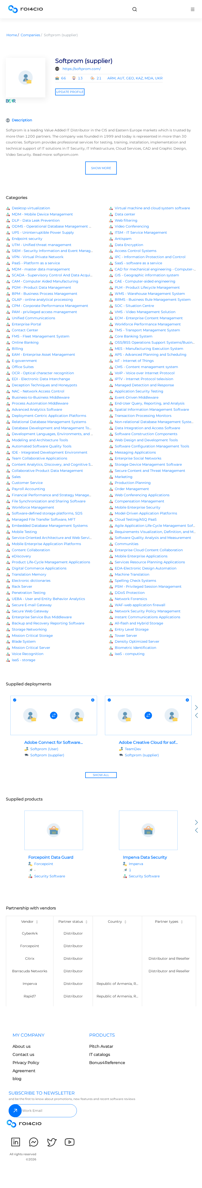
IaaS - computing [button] (130, 654)
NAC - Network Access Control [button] (38, 391)
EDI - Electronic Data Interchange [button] (41, 379)
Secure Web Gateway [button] (30, 611)
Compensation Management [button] (139, 501)
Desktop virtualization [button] (31, 208)
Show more (101, 168)
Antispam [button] (123, 238)
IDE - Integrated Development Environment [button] (49, 452)
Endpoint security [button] (27, 238)
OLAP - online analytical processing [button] (42, 299)
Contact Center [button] (25, 330)
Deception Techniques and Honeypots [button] (44, 385)
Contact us (23, 1054)
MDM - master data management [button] (41, 269)
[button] (56, 876)
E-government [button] (24, 360)
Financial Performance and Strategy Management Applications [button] (66, 495)
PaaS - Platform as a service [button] (36, 263)
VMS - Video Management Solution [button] (145, 312)
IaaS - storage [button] (23, 660)
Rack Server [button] (22, 586)
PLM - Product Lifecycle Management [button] (147, 287)
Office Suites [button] (23, 367)
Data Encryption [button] (129, 245)
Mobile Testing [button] (24, 532)
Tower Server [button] (126, 635)
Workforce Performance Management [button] (148, 324)
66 (63, 78)
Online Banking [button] (25, 342)
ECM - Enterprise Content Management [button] (149, 318)
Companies (30, 35)
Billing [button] (17, 348)
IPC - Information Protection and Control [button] (150, 257)
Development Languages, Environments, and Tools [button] (56, 434)
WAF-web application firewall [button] (140, 605)
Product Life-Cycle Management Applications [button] (51, 562)
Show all (101, 775)
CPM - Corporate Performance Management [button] (50, 305)
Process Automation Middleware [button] (40, 403)
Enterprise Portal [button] (26, 324)
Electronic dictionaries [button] (31, 580)
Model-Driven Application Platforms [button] (146, 513)
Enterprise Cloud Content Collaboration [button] (149, 550)
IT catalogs (99, 1054)
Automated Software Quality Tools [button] (41, 446)
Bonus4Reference (107, 1062)
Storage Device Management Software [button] (148, 464)
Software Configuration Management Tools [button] (152, 446)
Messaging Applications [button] (135, 452)
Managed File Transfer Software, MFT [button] (43, 519)
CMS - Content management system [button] (146, 367)
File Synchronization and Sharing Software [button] (48, 501)
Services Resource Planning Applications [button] (150, 562)
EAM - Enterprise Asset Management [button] (43, 354)
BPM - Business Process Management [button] (44, 293)
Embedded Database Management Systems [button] (50, 525)
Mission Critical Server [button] (31, 647)
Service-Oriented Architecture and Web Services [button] (53, 537)
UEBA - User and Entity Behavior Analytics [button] (48, 599)
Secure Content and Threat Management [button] (150, 470)
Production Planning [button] (133, 482)
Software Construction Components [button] (146, 434)
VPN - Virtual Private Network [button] (37, 257)
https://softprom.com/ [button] (82, 69)
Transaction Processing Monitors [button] (143, 415)
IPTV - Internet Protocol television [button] (144, 379)
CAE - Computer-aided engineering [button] (145, 281)
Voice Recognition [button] (27, 654)
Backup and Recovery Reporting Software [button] (48, 623)
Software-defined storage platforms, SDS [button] (47, 513)
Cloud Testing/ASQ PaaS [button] (136, 519)
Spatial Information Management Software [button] (152, 409)
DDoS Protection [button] (130, 592)
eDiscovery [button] (21, 556)
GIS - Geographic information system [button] (147, 275)
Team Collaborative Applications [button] (39, 458)
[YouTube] (70, 1142)
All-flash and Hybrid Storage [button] (139, 623)
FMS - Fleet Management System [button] (40, 336)
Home (11, 35)
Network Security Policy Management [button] (148, 611)
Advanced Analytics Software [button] (37, 409)
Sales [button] (16, 477)
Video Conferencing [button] (132, 226)
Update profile (70, 92)
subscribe (15, 1110)
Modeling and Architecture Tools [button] (40, 440)
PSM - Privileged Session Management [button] (148, 586)
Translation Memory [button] (29, 574)
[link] (134, 9)
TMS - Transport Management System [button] (147, 330)
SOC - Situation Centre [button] (134, 305)
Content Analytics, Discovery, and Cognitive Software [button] (58, 464)
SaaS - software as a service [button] (138, 263)
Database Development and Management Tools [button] (53, 428)
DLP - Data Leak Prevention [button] (36, 220)
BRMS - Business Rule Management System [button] (153, 299)
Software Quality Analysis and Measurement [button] (153, 537)
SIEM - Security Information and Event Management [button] (57, 250)
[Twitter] (52, 1142)
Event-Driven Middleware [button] (136, 397)
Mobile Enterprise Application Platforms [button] (46, 544)
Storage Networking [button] (29, 629)
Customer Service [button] (27, 482)
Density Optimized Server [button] (137, 641)
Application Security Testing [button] (139, 391)
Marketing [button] (124, 477)
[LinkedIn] (16, 1142)
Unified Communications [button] (33, 318)
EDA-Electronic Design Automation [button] (145, 568)
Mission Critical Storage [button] (32, 635)
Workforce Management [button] (33, 507)
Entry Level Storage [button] (132, 629)
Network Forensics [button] (131, 599)
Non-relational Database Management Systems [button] (156, 422)
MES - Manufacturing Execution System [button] (149, 348)
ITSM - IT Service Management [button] (141, 232)
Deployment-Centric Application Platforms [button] (49, 415)
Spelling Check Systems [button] (135, 580)
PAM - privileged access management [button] (44, 312)
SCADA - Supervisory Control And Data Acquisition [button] (56, 275)
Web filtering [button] (126, 220)
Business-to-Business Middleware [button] (40, 397)
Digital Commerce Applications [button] (39, 568)
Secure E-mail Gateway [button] (32, 605)
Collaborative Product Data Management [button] (47, 470)
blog (17, 1078)
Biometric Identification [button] (135, 647)
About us (22, 1046)
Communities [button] (126, 544)
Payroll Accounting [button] (28, 489)
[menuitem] (47, 1058)
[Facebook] (34, 1142)
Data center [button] (125, 214)
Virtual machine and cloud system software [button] (152, 208)
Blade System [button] (24, 641)
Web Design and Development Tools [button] (146, 440)
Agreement (24, 1070)
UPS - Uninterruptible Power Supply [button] (43, 232)
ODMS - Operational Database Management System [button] (57, 226)
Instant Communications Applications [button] (147, 617)
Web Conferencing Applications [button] (142, 495)
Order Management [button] (132, 489)
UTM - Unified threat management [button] (41, 245)
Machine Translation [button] (132, 574)
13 (80, 78)
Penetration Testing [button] (29, 592)
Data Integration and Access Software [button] (147, 428)
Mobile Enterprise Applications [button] (141, 556)
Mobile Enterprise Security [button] (137, 507)
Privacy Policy (26, 1062)
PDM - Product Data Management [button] (41, 287)
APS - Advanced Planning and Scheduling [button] (150, 354)
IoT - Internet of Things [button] (134, 360)
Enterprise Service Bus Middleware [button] (42, 617)
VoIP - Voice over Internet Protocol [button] (145, 373)
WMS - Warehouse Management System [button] (150, 293)
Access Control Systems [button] (135, 250)
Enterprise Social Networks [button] (138, 458)
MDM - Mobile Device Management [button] (42, 214)
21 (99, 78)
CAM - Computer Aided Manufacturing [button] (45, 281)
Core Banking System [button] (133, 336)
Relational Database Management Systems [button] (49, 422)
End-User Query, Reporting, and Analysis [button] (150, 403)
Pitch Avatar (101, 1046)
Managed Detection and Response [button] (144, 385)
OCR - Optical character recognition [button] (43, 373)
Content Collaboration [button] (31, 550)
